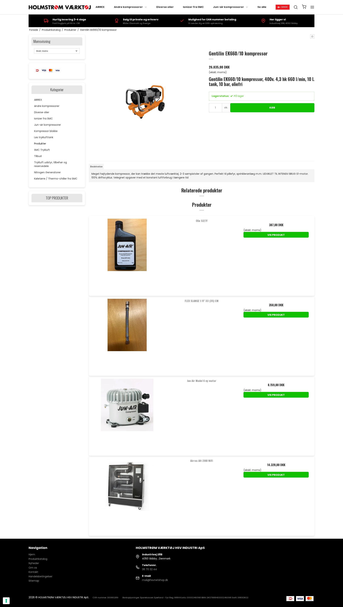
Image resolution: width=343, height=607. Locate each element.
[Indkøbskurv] (304, 7)
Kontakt (33, 572)
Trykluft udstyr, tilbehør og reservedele (50, 164)
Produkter (40, 143)
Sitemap (34, 581)
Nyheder (34, 563)
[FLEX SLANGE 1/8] (127, 334)
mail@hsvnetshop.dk (155, 580)
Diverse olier (165, 7)
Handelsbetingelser (40, 576)
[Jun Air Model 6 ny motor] (127, 414)
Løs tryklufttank (43, 137)
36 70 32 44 (149, 569)
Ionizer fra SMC (193, 7)
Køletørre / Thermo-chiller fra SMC (55, 178)
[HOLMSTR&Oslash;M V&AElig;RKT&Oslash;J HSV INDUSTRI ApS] (60, 7)
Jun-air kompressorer (228, 7)
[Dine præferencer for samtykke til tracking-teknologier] (6, 600)
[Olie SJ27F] (127, 254)
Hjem (32, 554)
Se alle (261, 7)
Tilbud (38, 156)
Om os (33, 567)
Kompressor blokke (46, 131)
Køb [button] (272, 107)
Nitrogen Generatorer (47, 172)
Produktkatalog (38, 559)
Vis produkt (276, 235)
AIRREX (100, 7)
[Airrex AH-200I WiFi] (127, 494)
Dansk (284, 7)
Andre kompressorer (128, 7)
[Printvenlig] (312, 36)
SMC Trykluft (42, 150)
